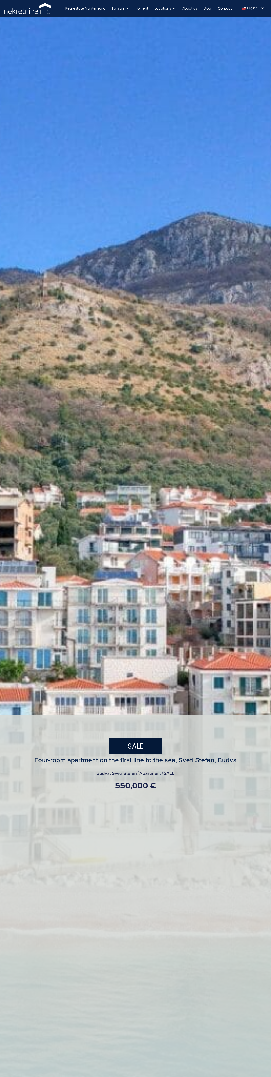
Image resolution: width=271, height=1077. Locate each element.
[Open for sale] (127, 8)
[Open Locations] (174, 8)
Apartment (150, 773)
